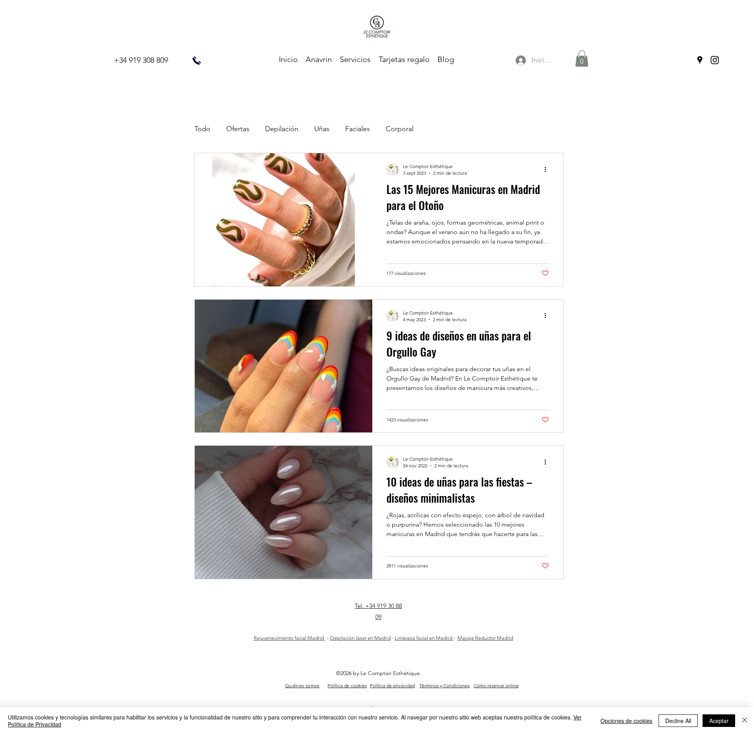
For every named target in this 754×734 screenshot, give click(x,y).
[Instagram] (714, 60)
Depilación (281, 128)
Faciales (357, 128)
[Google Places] (699, 60)
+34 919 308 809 (141, 60)
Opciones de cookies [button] (626, 721)
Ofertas (237, 128)
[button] (582, 58)
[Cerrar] (744, 721)
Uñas (321, 128)
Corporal (400, 128)
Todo (202, 128)
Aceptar (718, 721)
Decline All (678, 721)
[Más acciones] (548, 169)
